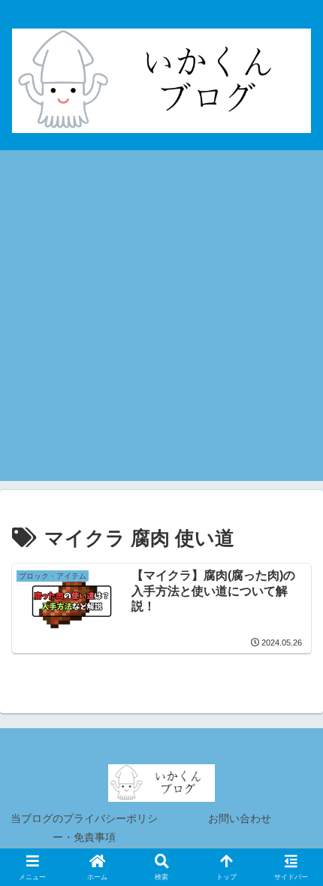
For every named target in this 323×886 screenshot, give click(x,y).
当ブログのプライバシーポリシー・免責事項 (84, 827)
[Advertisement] (161, 319)
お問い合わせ (239, 818)
